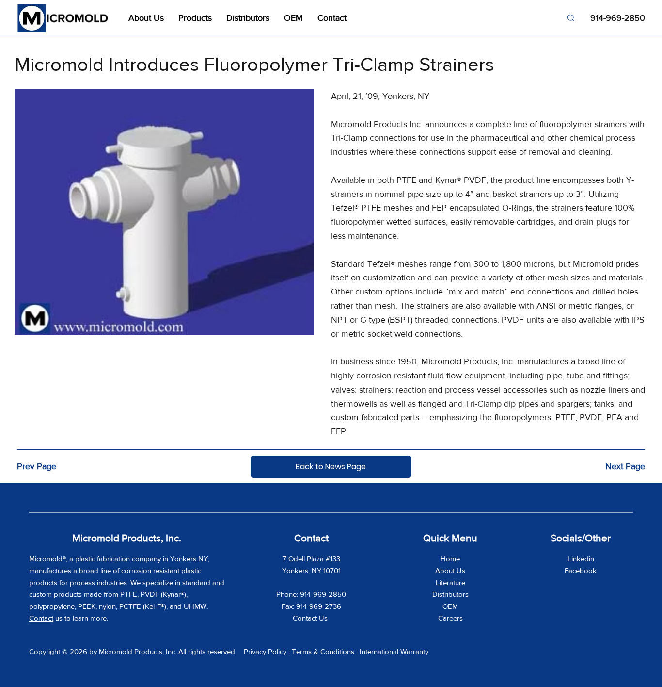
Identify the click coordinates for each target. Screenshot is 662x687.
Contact (41, 618)
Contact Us (311, 618)
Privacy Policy (265, 651)
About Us (450, 570)
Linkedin (580, 559)
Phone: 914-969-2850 (311, 594)
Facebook (581, 570)
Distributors (450, 594)
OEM (450, 606)
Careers (450, 618)
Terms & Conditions (323, 651)
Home (450, 559)
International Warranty (394, 651)
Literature (450, 582)
